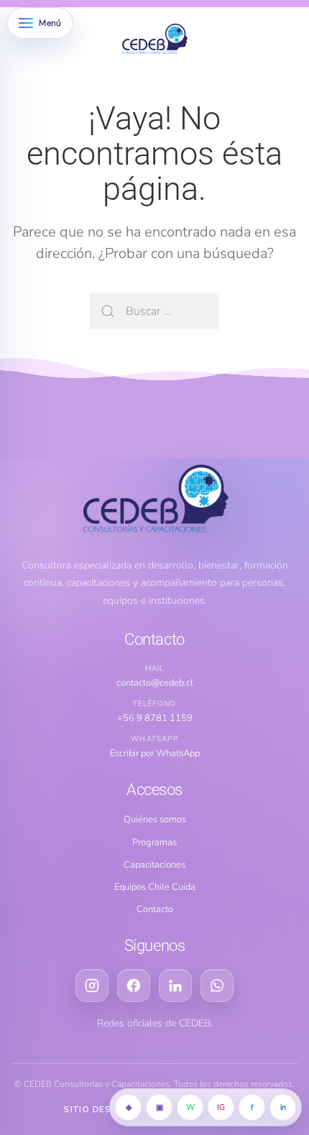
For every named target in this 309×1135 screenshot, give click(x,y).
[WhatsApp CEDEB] (217, 985)
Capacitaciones (154, 864)
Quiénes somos (155, 819)
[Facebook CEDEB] (133, 985)
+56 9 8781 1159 (155, 718)
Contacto (155, 909)
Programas (154, 842)
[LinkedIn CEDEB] (175, 985)
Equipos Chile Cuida (154, 887)
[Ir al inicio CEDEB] (154, 500)
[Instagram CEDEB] (92, 985)
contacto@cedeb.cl (154, 682)
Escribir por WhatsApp (155, 753)
